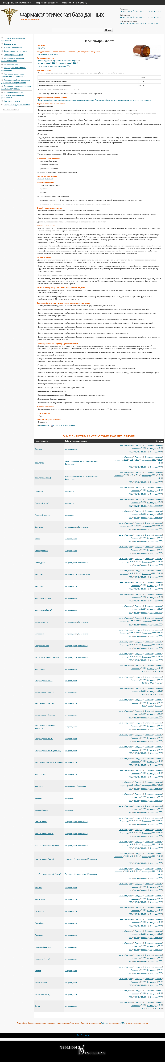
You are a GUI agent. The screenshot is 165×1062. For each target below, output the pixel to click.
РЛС (39, 66)
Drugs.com (63, 66)
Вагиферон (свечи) (43, 478)
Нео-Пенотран (41, 822)
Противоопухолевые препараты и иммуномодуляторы (16, 87)
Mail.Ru (53, 66)
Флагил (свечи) (41, 982)
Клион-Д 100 (40, 563)
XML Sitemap (82, 1035)
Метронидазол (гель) (43, 681)
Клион (37, 539)
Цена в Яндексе (44, 61)
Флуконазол (70, 464)
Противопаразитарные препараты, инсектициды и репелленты (12, 95)
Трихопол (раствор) (43, 947)
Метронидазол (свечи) (44, 692)
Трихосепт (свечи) (42, 959)
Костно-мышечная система (15, 51)
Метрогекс (39, 574)
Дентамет (39, 527)
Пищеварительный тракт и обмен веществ (13, 68)
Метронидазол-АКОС (44, 739)
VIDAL (45, 66)
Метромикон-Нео (42, 646)
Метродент (39, 634)
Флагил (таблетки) (42, 994)
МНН (48, 63)
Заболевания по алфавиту (74, 2)
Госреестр (41, 63)
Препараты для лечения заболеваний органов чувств (13, 75)
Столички (66, 61)
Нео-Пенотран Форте (11, 110)
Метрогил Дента (41, 622)
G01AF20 (41, 48)
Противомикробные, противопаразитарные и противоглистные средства (66, 100)
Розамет (38, 888)
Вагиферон (39, 463)
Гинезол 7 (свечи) (42, 515)
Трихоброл (39, 923)
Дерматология (10, 44)
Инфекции (49, 179)
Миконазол (54, 54)
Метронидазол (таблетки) (45, 703)
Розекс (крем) (40, 899)
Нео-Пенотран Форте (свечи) (47, 845)
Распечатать (44, 425)
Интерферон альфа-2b (74, 461)
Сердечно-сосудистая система (17, 104)
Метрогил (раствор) (43, 598)
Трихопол (39, 935)
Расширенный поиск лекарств (16, 2)
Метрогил (39, 586)
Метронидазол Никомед (45, 715)
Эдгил (37, 1006)
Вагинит (41, 179)
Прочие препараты (12, 101)
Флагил (38, 971)
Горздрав (56, 61)
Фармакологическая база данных (62, 14)
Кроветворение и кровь (13, 54)
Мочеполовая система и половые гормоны (12, 59)
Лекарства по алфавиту (46, 2)
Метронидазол (43, 54)
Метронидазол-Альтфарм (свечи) (49, 762)
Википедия (62, 63)
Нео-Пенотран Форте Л (44, 859)
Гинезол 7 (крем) (42, 503)
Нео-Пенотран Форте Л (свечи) (48, 874)
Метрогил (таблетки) (43, 610)
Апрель (75, 61)
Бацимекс (39, 449)
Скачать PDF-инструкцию (64, 425)
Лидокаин (69, 859)
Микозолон (39, 786)
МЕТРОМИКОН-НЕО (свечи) (47, 657)
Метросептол (40, 774)
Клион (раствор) (41, 551)
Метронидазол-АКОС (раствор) (48, 751)
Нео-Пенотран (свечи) (44, 834)
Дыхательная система (13, 47)
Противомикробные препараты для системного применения (15, 81)
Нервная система (11, 64)
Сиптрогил (39, 911)
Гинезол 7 (39, 491)
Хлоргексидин (84, 527)
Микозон (38, 798)
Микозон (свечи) (41, 810)
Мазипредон (70, 786)
